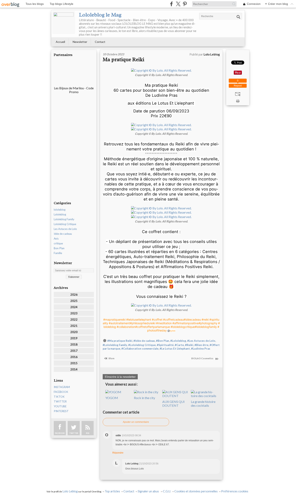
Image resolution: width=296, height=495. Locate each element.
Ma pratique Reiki (123, 59)
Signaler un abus (148, 491)
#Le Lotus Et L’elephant (175, 348)
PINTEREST (61, 411)
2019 (74, 338)
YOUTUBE (60, 406)
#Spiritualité (165, 345)
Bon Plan (59, 248)
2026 (74, 294)
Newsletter (80, 41)
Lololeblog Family (64, 219)
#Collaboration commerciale (139, 348)
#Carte (179, 345)
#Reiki (189, 345)
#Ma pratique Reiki (119, 340)
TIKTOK (59, 396)
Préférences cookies (234, 491)
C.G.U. (167, 491)
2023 (74, 313)
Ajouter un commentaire (136, 422)
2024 (74, 307)
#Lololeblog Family (115, 345)
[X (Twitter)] (178, 4)
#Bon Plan (162, 340)
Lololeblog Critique (65, 224)
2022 (74, 319)
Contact (100, 41)
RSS (87, 433)
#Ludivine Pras (200, 348)
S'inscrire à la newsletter (120, 376)
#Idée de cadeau (144, 340)
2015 (74, 363)
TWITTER (60, 401)
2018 (74, 344)
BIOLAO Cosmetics (202, 358)
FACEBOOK (61, 391)
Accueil (60, 41)
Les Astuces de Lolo (65, 229)
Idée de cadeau (63, 233)
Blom (111, 358)
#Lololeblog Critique (142, 345)
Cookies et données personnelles (196, 491)
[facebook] (171, 4)
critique (58, 243)
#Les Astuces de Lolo (201, 340)
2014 (74, 369)
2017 (74, 350)
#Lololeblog (178, 340)
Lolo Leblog (70, 491)
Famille (58, 253)
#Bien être (201, 345)
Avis (56, 238)
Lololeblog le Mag (100, 14)
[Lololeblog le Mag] (63, 22)
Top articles (112, 491)
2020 (74, 332)
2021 (74, 325)
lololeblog (59, 209)
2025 (74, 301)
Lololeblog (60, 214)
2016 (74, 357)
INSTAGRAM (62, 387)
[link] (114, 319)
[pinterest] (184, 4)
